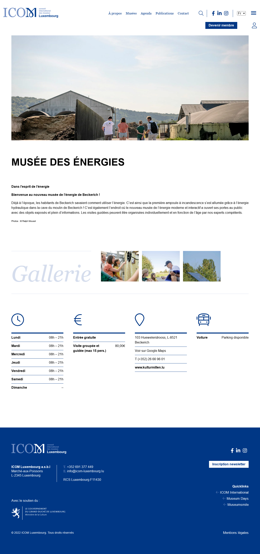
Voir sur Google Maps (150, 350)
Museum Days (237, 499)
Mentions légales (236, 533)
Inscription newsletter (228, 464)
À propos (115, 13)
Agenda (146, 13)
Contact (183, 13)
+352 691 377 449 (80, 467)
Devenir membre (221, 25)
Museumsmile (237, 505)
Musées (131, 13)
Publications (165, 13)
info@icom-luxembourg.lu (85, 471)
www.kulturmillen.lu (150, 367)
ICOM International (234, 492)
